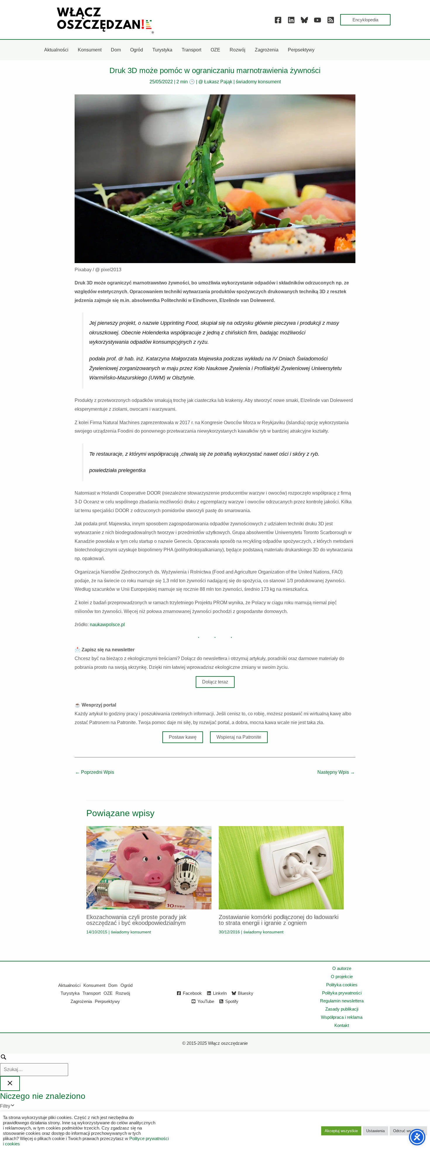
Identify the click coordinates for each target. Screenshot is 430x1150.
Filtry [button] (14, 1107)
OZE (108, 993)
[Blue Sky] (304, 20)
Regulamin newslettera (342, 1000)
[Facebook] (278, 20)
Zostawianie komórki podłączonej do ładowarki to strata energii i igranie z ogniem (278, 920)
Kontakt (341, 1025)
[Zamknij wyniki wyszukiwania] (10, 1083)
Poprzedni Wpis (94, 772)
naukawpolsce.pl (107, 624)
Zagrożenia (81, 1001)
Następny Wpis (336, 772)
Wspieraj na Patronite (238, 737)
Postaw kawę (183, 737)
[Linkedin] (291, 20)
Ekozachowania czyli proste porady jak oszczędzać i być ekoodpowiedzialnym (136, 920)
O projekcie (342, 976)
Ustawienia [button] (375, 1131)
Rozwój (123, 993)
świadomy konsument (258, 81)
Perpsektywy (107, 1001)
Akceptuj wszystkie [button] (341, 1131)
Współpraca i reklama (341, 1017)
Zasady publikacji (341, 1008)
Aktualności (69, 985)
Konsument (94, 985)
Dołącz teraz (215, 681)
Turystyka (70, 993)
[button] (365, 19)
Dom (113, 985)
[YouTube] (317, 20)
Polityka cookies (341, 984)
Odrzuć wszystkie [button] (408, 1131)
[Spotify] (330, 20)
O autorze (341, 968)
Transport (91, 993)
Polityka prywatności (342, 992)
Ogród (127, 985)
